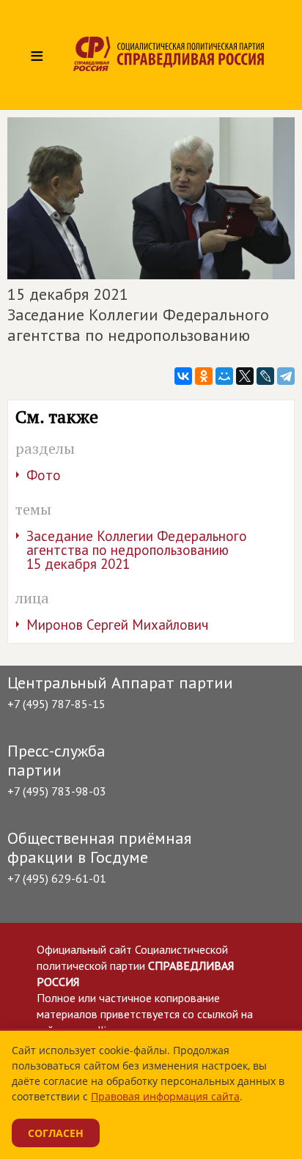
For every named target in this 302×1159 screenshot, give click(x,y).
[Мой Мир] (224, 376)
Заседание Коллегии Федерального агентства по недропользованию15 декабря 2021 (136, 550)
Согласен (56, 1133)
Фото (43, 475)
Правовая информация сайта (165, 1096)
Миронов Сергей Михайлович (117, 624)
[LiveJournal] (265, 376)
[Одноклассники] (204, 376)
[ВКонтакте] (183, 376)
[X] (245, 376)
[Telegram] (286, 376)
